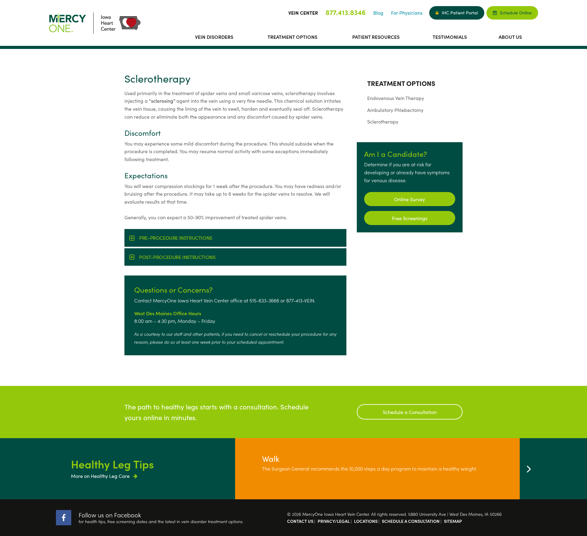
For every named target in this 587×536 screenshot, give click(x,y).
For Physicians (407, 12)
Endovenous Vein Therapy (395, 97)
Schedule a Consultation (410, 411)
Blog (378, 12)
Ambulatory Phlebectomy (395, 109)
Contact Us (300, 521)
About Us (510, 36)
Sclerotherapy (382, 121)
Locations (366, 521)
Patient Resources (376, 36)
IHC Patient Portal (460, 12)
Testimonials (450, 36)
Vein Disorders (214, 36)
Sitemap (453, 521)
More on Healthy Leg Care (101, 475)
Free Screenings (409, 218)
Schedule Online (516, 12)
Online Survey (409, 199)
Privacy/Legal (334, 521)
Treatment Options (292, 36)
